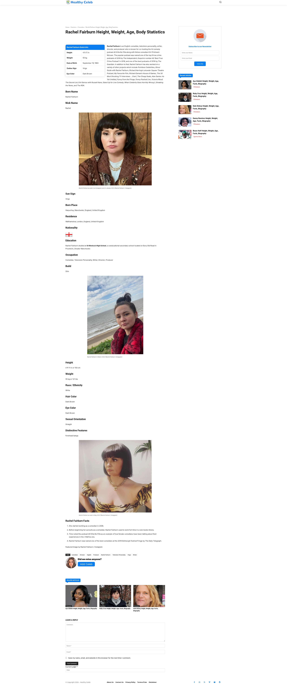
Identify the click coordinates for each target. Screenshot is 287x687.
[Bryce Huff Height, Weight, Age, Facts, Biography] (184, 134)
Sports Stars (198, 137)
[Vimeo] (209, 682)
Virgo (129, 555)
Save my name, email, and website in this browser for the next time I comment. (99, 658)
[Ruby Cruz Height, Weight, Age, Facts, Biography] (115, 596)
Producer (96, 555)
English (89, 555)
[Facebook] (194, 682)
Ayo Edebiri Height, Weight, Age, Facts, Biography (81, 608)
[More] (142, 39)
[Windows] (214, 682)
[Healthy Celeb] (79, 2)
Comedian (81, 27)
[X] (204, 682)
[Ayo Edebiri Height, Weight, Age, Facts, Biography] (81, 596)
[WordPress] (220, 682)
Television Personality (119, 555)
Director (82, 555)
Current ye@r (71, 667)
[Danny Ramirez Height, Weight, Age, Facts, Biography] (184, 122)
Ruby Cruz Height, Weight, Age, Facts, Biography (114, 608)
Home (67, 27)
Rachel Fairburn (105, 555)
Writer (135, 555)
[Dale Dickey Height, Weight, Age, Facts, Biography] (149, 596)
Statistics (73, 27)
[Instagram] (199, 682)
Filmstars (68, 606)
